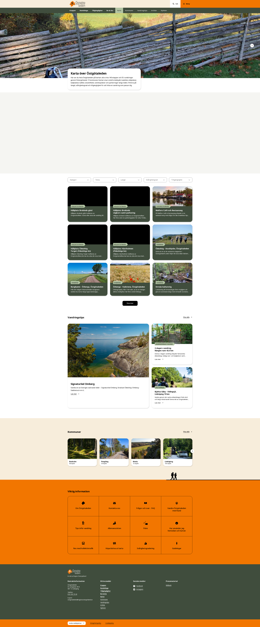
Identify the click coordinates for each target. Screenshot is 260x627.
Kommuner (129, 10)
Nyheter (164, 10)
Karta (119, 10)
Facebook (139, 586)
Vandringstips (142, 10)
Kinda (135, 462)
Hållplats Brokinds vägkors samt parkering (124, 211)
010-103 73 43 (72, 594)
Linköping (169, 462)
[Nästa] (252, 45)
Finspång (104, 462)
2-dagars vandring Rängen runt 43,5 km (164, 349)
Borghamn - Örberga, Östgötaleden (87, 287)
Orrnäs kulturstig (164, 287)
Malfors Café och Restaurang (169, 210)
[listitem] (130, 45)
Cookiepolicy (109, 623)
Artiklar (154, 10)
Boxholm (72, 462)
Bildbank (168, 585)
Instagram (139, 589)
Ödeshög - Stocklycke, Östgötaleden (172, 248)
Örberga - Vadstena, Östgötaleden (129, 287)
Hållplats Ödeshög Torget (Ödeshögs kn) (81, 249)
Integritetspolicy (95, 623)
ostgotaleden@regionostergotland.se (80, 600)
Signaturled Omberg (83, 383)
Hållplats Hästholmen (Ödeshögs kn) (123, 249)
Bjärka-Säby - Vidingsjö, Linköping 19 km (165, 392)
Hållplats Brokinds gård (81, 210)
